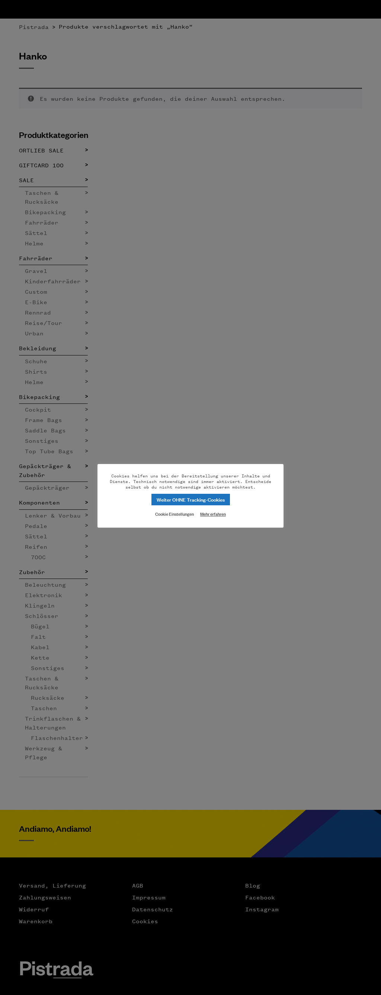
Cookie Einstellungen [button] (174, 513)
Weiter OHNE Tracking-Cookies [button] (191, 499)
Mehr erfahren (213, 513)
